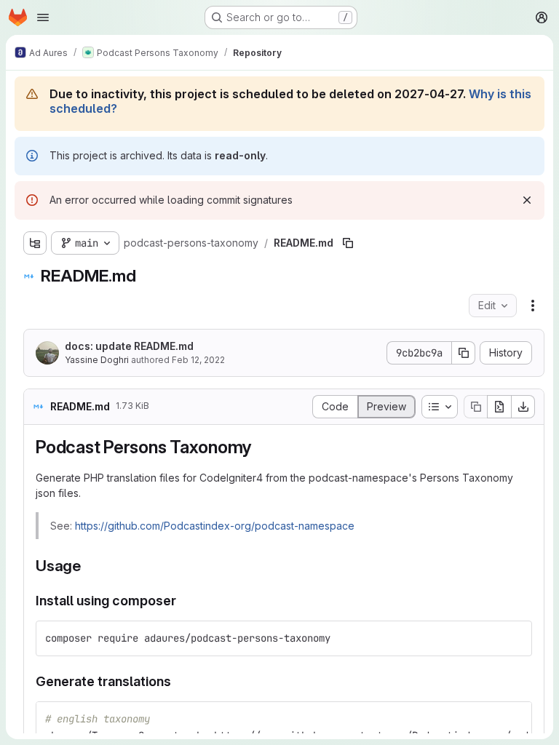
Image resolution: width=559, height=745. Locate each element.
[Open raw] (499, 406)
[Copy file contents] (475, 406)
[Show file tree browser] (35, 243)
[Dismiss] (527, 200)
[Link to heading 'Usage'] (89, 566)
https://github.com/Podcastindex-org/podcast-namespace (214, 525)
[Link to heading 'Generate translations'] (178, 681)
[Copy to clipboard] (514, 638)
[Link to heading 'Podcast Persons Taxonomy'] (260, 447)
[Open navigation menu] (43, 17)
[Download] (523, 406)
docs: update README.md (129, 346)
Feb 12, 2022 (198, 359)
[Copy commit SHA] (463, 352)
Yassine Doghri (97, 359)
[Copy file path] (348, 243)
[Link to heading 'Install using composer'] (183, 600)
